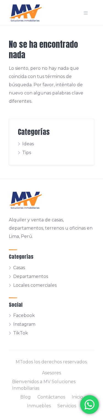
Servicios (66, 405)
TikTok (20, 333)
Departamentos (30, 276)
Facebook (24, 315)
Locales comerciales (35, 285)
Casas (19, 267)
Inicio (77, 397)
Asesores (51, 372)
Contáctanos (51, 397)
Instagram (24, 324)
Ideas (28, 143)
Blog (25, 397)
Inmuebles (39, 405)
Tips (26, 152)
